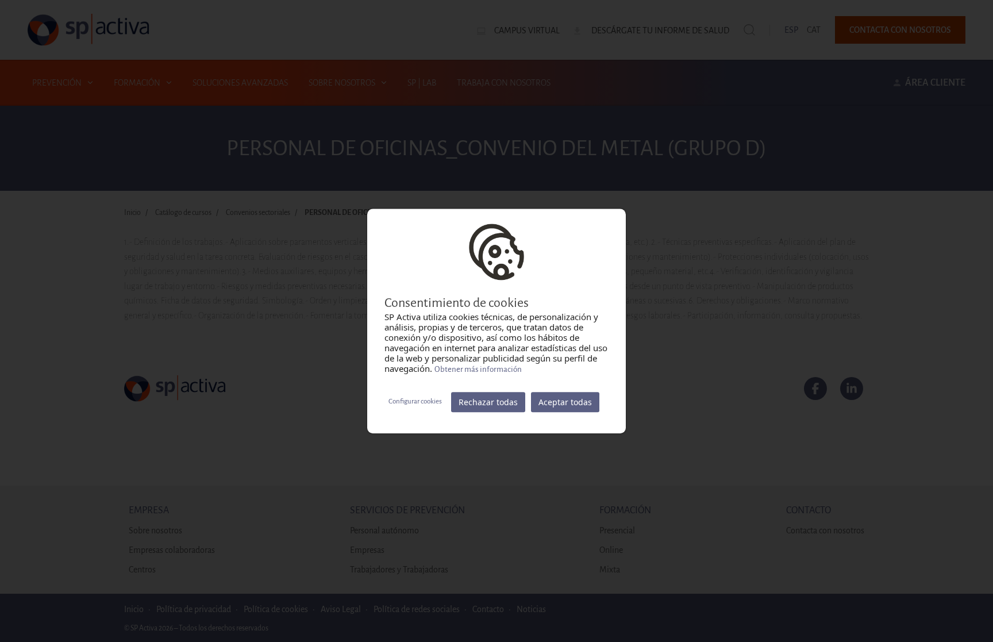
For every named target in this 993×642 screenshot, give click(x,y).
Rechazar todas (488, 402)
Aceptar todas (565, 402)
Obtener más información (478, 369)
